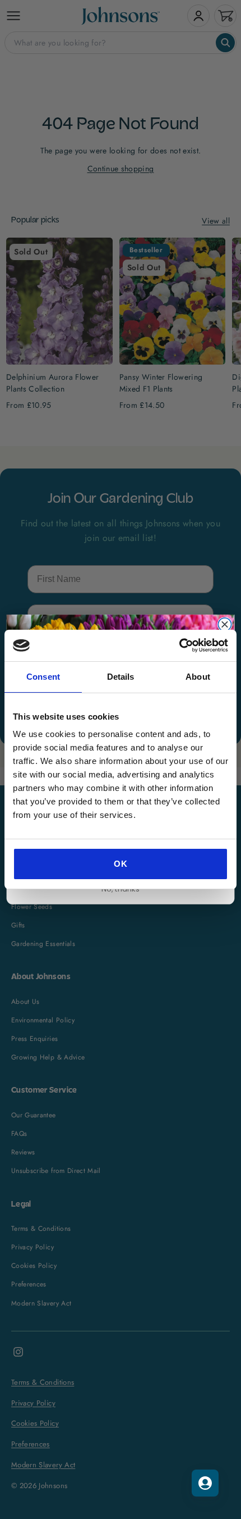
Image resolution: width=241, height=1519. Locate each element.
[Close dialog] (224, 624)
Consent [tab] (43, 676)
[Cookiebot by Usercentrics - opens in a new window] (179, 645)
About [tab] (198, 676)
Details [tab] (121, 676)
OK (120, 863)
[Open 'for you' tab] (205, 1483)
